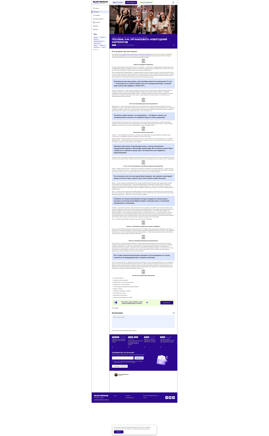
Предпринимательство (98, 41)
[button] (110, 342)
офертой (133, 362)
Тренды (95, 37)
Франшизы (102, 45)
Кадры (95, 45)
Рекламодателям (130, 397)
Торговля (130, 337)
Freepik (116, 308)
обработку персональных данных (127, 361)
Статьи (144, 397)
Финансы (96, 39)
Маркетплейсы (97, 43)
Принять (119, 432)
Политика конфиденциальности (150, 395)
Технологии (96, 47)
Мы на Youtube (119, 2)
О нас (115, 395)
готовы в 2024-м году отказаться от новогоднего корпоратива (136, 54)
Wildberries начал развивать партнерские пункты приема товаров (118, 340)
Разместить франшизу (146, 2)
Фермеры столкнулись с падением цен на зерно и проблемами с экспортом (150, 340)
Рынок (103, 47)
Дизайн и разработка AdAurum (101, 399)
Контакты (128, 395)
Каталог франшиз (131, 2)
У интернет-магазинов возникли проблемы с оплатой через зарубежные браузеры (167, 340)
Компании (102, 37)
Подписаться (166, 302)
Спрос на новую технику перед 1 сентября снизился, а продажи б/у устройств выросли (135, 342)
